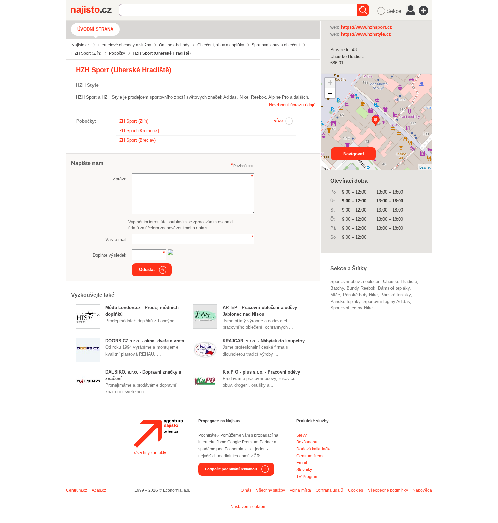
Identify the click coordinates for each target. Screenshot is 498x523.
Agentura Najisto (158, 433)
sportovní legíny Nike (351, 307)
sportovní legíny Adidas (386, 301)
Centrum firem (309, 456)
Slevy (301, 435)
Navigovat (353, 153)
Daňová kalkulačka (314, 449)
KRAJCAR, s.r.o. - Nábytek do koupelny (264, 340)
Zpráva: (120, 178)
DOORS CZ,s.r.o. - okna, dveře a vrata (144, 340)
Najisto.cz (95, 10)
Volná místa (300, 490)
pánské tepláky (345, 301)
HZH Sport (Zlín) (132, 121)
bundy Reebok (361, 288)
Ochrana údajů (329, 490)
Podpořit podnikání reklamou (231, 469)
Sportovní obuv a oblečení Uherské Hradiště (373, 281)
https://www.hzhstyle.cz (366, 34)
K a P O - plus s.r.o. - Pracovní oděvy (261, 372)
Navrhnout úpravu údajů (292, 104)
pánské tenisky (395, 294)
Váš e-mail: (116, 239)
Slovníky (304, 469)
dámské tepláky (394, 288)
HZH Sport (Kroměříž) (137, 130)
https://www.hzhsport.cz (366, 27)
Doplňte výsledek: (110, 255)
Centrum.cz (76, 490)
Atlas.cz (99, 490)
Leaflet (425, 167)
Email (301, 462)
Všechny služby (271, 490)
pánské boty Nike (360, 294)
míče (335, 294)
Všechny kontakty (150, 452)
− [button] (330, 93)
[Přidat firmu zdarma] (425, 10)
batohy (337, 288)
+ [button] (330, 82)
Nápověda (422, 490)
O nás (246, 490)
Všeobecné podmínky (388, 490)
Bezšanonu (306, 442)
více (278, 120)
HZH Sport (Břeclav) (136, 140)
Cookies (355, 490)
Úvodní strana (95, 29)
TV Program (307, 476)
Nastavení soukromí (249, 506)
